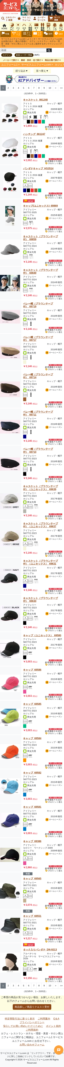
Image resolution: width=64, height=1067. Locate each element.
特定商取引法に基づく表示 (20, 1018)
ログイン (7, 55)
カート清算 (57, 18)
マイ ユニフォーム (26, 18)
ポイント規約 (53, 1026)
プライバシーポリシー (32, 1022)
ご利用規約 (32, 1029)
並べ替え (41, 70)
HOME (4, 28)
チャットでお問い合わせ (58, 1050)
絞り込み (20, 70)
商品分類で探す (52, 60)
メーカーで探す (10, 60)
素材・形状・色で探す (31, 60)
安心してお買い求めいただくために (23, 1026)
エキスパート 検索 (11, 18)
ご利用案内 (44, 1018)
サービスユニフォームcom (36, 64)
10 (50, 88)
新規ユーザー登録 (24, 55)
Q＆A (56, 1018)
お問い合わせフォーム (32, 1044)
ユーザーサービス (41, 18)
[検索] (49, 50)
